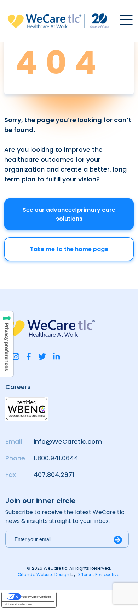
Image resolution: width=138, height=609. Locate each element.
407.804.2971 (54, 474)
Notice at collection (18, 604)
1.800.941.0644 (56, 458)
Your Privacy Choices (36, 596)
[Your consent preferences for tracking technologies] (6, 344)
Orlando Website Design (43, 575)
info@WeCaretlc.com (68, 441)
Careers (18, 386)
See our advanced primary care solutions (69, 214)
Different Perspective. (98, 575)
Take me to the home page (69, 249)
